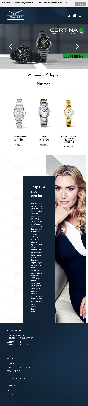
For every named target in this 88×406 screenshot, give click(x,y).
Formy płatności (13, 371)
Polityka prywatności (16, 379)
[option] (44, 46)
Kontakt (10, 394)
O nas (9, 390)
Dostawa (10, 363)
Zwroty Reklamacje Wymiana (18, 367)
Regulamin (11, 375)
